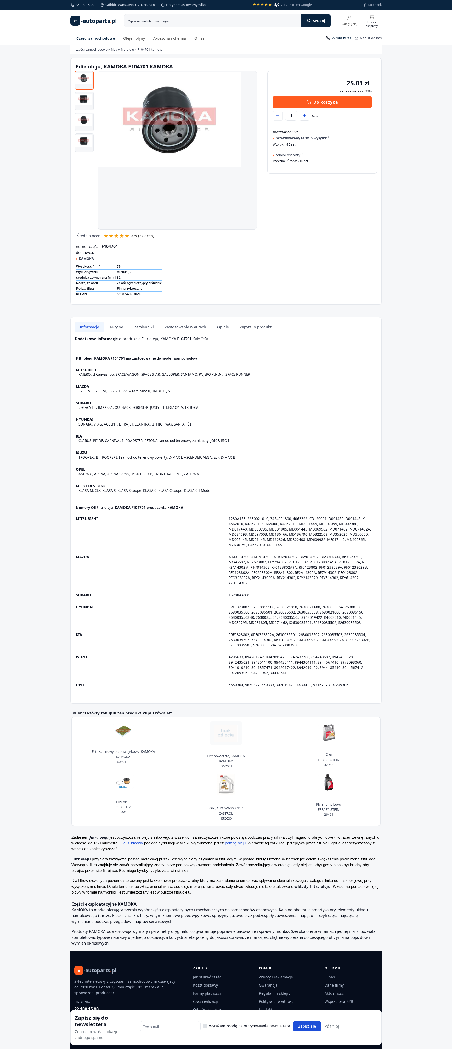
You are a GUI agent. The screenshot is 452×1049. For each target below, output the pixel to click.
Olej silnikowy (131, 843)
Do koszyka (325, 102)
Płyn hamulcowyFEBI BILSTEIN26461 (329, 809)
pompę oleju (235, 843)
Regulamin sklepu (275, 993)
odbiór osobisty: (289, 154)
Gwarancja (268, 985)
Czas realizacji (205, 1001)
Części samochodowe (95, 38)
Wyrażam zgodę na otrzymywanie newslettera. (250, 1025)
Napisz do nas (371, 38)
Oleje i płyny (134, 38)
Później (331, 1026)
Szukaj (319, 20)
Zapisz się (307, 1026)
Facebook (375, 5)
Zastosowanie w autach (185, 326)
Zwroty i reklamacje (276, 977)
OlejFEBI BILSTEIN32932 (329, 759)
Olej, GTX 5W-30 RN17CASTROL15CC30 (226, 813)
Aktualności (335, 993)
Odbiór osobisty (207, 1009)
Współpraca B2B (339, 1001)
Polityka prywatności (277, 1001)
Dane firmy (334, 985)
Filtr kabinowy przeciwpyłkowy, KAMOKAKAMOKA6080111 (123, 756)
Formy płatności (207, 993)
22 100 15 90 (86, 1009)
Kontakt (265, 1009)
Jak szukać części (207, 977)
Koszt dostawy (205, 985)
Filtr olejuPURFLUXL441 (123, 807)
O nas (199, 38)
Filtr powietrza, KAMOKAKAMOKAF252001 (226, 761)
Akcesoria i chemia (169, 38)
